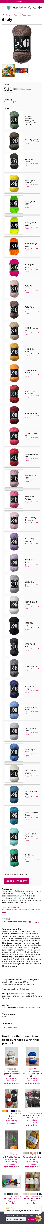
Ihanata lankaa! (22, 2)
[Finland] (40, 8)
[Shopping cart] (34, 8)
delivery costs (27, 89)
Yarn (16, 15)
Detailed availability (11, 907)
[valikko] (3, 8)
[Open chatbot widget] (38, 1219)
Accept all (32, 1219)
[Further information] (3, 1014)
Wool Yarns (27, 15)
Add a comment (11, 1027)
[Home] (17, 9)
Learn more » (35, 1215)
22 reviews (33, 922)
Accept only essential (16, 1219)
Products (7, 15)
